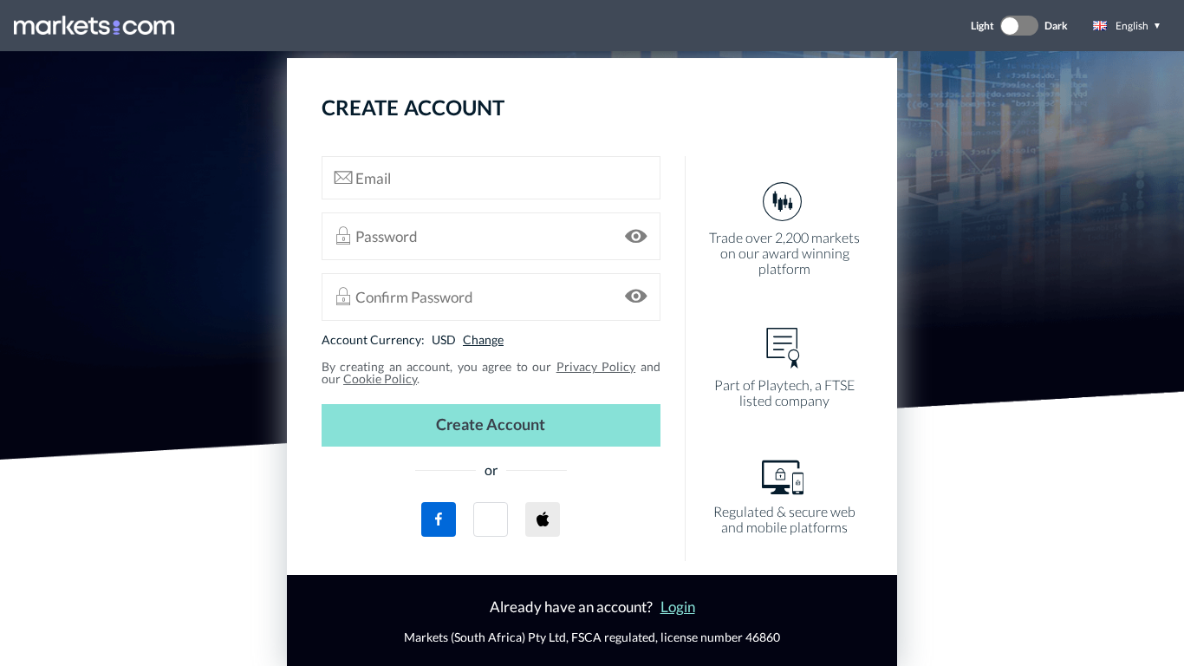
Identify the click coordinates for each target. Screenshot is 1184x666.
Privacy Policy (595, 366)
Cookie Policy (380, 378)
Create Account (490, 424)
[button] (490, 519)
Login (677, 606)
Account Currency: (373, 340)
